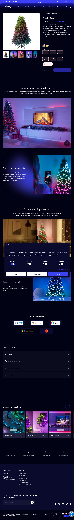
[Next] (50, 1)
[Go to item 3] (29, 54)
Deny (16, 274)
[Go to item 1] (13, 54)
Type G (59, 58)
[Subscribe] (32, 502)
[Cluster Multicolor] (14, 422)
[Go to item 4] (36, 54)
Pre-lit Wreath (31, 435)
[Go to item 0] (6, 54)
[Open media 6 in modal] (21, 31)
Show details (62, 269)
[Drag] (37, 238)
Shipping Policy (23, 480)
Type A (52, 58)
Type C (45, 58)
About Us (5, 473)
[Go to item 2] (21, 54)
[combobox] (59, 1)
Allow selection (37, 274)
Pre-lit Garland (55, 435)
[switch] (29, 264)
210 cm (60, 52)
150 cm (45, 52)
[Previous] (23, 1)
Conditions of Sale (23, 478)
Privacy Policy (22, 473)
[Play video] (37, 123)
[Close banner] (67, 244)
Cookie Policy (22, 475)
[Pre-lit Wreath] (37, 422)
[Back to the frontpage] (43, 14)
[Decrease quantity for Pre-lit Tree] (44, 70)
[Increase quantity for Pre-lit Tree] (50, 70)
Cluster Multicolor (9, 435)
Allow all (58, 274)
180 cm (52, 52)
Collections (48, 13)
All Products (54, 13)
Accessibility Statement (25, 484)
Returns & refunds (23, 482)
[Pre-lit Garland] (60, 422)
